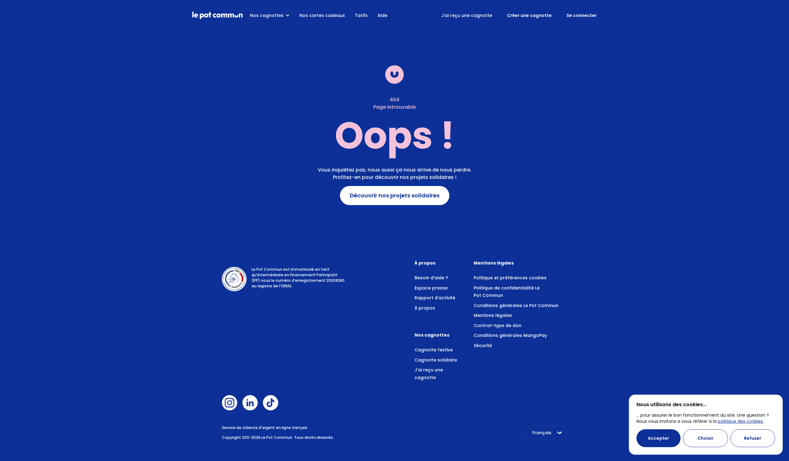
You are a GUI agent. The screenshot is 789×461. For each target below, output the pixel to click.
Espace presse (431, 288)
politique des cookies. (741, 421)
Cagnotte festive (434, 350)
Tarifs (361, 15)
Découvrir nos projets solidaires (394, 195)
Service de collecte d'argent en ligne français (264, 427)
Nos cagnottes (267, 15)
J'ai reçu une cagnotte (466, 15)
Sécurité (483, 345)
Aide (382, 15)
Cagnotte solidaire (436, 360)
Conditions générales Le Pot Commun (516, 305)
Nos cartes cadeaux (322, 15)
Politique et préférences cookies (510, 278)
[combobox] (547, 432)
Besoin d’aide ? (431, 278)
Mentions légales (493, 315)
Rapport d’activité (435, 298)
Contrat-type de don (497, 325)
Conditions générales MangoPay (510, 335)
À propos (425, 308)
